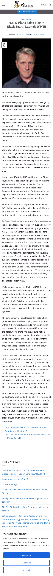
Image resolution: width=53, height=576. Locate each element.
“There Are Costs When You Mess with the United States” (24, 491)
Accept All (26, 555)
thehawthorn (38, 34)
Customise (26, 563)
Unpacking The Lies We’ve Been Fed (18, 479)
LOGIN (44, 5)
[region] (26, 552)
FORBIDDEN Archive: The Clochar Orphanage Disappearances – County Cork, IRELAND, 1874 (23, 472)
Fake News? (26, 19)
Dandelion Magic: (10, 484)
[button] (3, 4)
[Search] (50, 4)
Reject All (26, 570)
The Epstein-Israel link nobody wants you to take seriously (25, 500)
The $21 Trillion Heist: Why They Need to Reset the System (25, 509)
